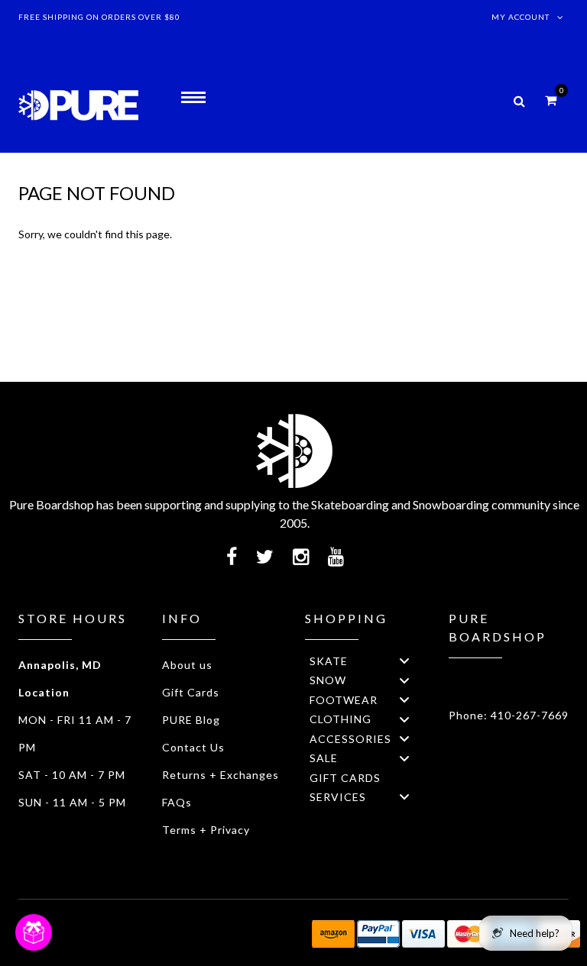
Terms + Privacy (206, 829)
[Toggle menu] (404, 661)
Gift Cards (190, 692)
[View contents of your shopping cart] (550, 99)
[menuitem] (365, 660)
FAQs (177, 802)
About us (187, 664)
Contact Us (193, 747)
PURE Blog (191, 719)
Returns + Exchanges (220, 774)
